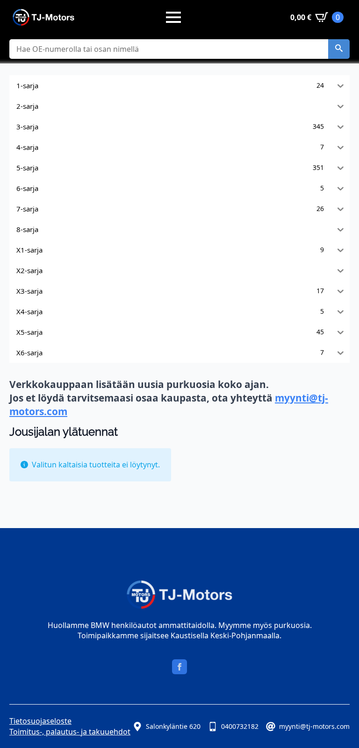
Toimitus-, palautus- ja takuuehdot (69, 732)
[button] (339, 49)
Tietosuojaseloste (40, 721)
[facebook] (179, 666)
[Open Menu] (173, 17)
